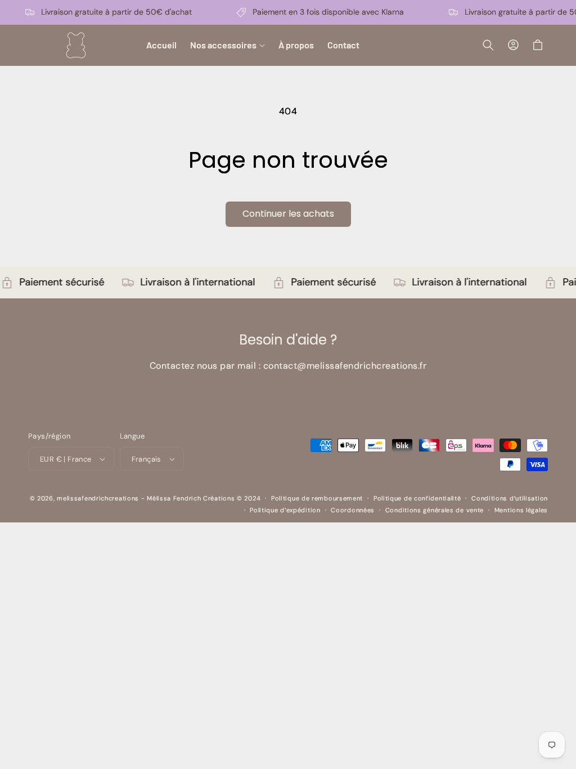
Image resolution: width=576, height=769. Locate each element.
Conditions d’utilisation (509, 498)
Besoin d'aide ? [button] (288, 340)
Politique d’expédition (285, 510)
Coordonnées (353, 510)
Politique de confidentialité (417, 498)
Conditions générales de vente (434, 510)
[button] (227, 45)
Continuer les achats (288, 213)
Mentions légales (521, 510)
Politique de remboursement (317, 498)
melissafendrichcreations (98, 498)
